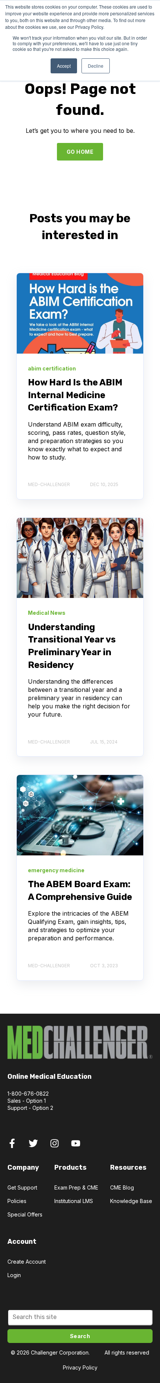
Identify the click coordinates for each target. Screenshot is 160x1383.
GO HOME (80, 152)
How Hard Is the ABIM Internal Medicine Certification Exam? (75, 395)
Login (14, 1275)
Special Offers (24, 1214)
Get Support (22, 1187)
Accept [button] (64, 65)
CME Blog (122, 1187)
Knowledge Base (131, 1201)
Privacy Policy (80, 1367)
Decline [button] (95, 65)
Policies (16, 1201)
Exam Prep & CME (76, 1187)
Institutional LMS (73, 1201)
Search (80, 1336)
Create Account (26, 1261)
